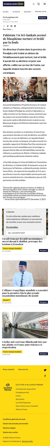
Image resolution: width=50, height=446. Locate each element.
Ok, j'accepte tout (16, 233)
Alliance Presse (21, 409)
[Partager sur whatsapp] (15, 26)
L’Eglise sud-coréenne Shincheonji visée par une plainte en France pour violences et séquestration (24, 344)
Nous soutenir (9, 369)
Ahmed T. (6, 300)
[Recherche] (33, 3)
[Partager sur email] (11, 26)
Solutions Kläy (27, 441)
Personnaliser (12, 227)
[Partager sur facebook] (4, 26)
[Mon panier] (38, 3)
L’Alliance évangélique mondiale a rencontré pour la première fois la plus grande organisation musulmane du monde (25, 293)
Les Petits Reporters (23, 403)
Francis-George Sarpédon (12, 248)
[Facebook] (45, 376)
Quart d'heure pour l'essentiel (27, 406)
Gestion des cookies (10, 432)
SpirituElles (20, 399)
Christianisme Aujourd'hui (26, 389)
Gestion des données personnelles (15, 423)
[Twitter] (45, 370)
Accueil (5, 11)
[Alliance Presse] (8, 390)
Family (18, 396)
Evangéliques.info (22, 392)
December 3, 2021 (38, 199)
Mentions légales (9, 428)
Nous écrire (23, 369)
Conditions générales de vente (14, 419)
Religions (27, 11)
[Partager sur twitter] (8, 26)
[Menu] (44, 3)
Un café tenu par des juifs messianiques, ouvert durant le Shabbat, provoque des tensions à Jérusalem (22, 241)
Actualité (16, 11)
